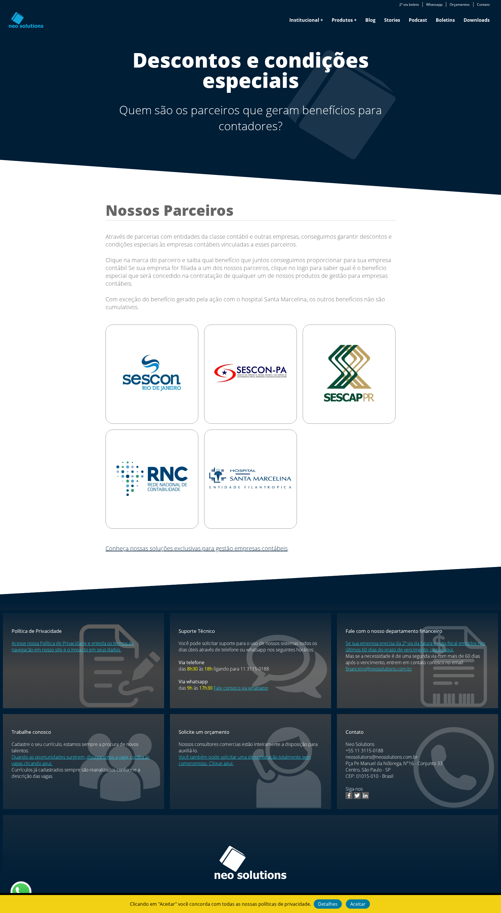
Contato (483, 4)
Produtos (342, 20)
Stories (392, 20)
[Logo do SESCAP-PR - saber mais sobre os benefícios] (349, 374)
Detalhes (327, 904)
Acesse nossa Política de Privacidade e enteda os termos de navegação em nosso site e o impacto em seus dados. (73, 646)
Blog (370, 20)
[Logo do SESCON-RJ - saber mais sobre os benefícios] (152, 374)
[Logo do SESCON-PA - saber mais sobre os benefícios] (250, 374)
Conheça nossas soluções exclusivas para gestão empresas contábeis (197, 548)
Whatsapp (434, 4)
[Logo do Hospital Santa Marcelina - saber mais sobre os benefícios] (250, 479)
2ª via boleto (409, 4)
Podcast (418, 20)
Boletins (445, 20)
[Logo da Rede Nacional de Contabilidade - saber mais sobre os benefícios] (152, 479)
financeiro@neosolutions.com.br (379, 669)
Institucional (304, 20)
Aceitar (358, 904)
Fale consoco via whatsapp (241, 688)
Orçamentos (460, 4)
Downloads (477, 20)
